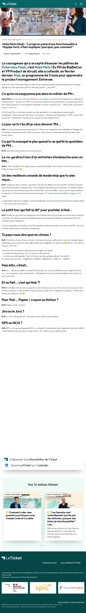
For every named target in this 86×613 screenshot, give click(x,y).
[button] (81, 4)
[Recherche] (75, 4)
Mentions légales (63, 602)
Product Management (15, 39)
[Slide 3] (45, 545)
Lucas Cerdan (43, 99)
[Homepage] (12, 558)
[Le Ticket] (43, 4)
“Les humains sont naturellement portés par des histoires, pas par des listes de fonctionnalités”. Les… (61, 518)
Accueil (5, 39)
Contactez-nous (49, 562)
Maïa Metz (42, 67)
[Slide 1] (41, 545)
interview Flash (14, 67)
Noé (17, 75)
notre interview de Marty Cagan (61, 193)
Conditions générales (77, 602)
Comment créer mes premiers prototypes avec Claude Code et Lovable (20, 515)
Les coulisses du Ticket (71, 562)
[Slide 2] (43, 545)
